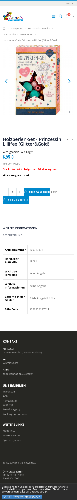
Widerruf (8, 404)
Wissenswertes (11, 435)
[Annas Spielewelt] (13, 16)
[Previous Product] (67, 139)
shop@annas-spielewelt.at (18, 373)
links (67, 3)
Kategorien (17, 28)
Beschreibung (12, 235)
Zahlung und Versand (15, 414)
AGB (5, 396)
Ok (8, 497)
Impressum (9, 391)
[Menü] (53, 16)
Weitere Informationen (20, 228)
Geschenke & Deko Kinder (18, 34)
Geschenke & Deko (39, 28)
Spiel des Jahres (12, 440)
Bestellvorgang (11, 409)
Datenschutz (10, 401)
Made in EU (9, 430)
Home (4, 28)
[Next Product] (72, 139)
